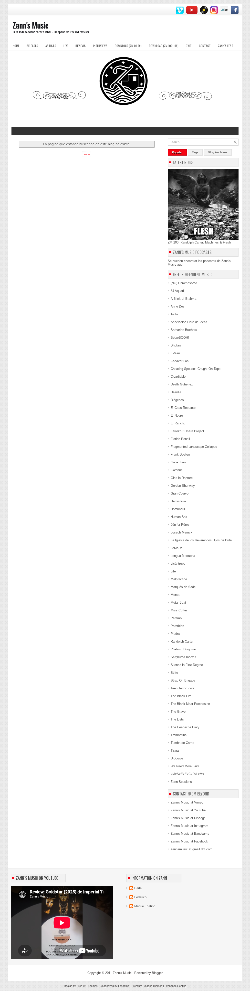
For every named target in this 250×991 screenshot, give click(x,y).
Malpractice (179, 579)
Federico (140, 897)
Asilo (174, 314)
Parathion (177, 626)
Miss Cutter (179, 610)
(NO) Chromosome (184, 283)
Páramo (176, 618)
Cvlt (189, 46)
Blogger (157, 973)
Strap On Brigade (183, 680)
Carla (138, 888)
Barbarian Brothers (184, 330)
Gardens (177, 470)
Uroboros (177, 758)
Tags (195, 152)
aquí (180, 264)
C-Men (175, 353)
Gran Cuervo (179, 493)
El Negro (177, 415)
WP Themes (90, 985)
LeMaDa (176, 548)
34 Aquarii (178, 291)
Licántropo (178, 563)
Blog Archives (218, 152)
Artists (50, 46)
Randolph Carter (182, 641)
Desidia (176, 392)
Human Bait (179, 517)
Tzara (175, 750)
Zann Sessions (181, 782)
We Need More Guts (185, 766)
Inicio (86, 154)
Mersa (175, 595)
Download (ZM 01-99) (128, 46)
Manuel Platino (144, 906)
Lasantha (123, 985)
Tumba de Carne (182, 743)
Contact (205, 46)
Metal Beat (178, 602)
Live (65, 46)
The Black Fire (181, 696)
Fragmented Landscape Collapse (194, 447)
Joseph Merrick (181, 532)
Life (173, 571)
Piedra (175, 634)
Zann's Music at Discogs (188, 818)
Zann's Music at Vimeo (187, 802)
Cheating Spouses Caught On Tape (195, 369)
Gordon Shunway (183, 485)
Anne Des (178, 306)
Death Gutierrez (182, 384)
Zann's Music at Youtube (188, 810)
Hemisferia (178, 501)
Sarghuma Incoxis (183, 657)
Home (16, 46)
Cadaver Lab (179, 361)
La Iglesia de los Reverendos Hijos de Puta (201, 540)
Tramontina (179, 735)
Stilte (174, 672)
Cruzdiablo (178, 376)
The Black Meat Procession (190, 704)
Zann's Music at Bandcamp (190, 833)
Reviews (80, 46)
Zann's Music (31, 25)
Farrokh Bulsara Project (187, 431)
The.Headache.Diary (185, 727)
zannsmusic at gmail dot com (191, 849)
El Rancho (178, 423)
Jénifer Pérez (180, 524)
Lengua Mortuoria (183, 556)
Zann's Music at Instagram (189, 826)
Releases (32, 46)
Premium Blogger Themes (147, 985)
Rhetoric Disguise (183, 649)
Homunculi (178, 509)
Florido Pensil (180, 439)
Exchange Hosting (175, 985)
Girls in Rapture (182, 478)
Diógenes (177, 400)
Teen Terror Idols (182, 688)
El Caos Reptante (183, 408)
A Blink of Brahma (183, 298)
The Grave (178, 711)
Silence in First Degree (187, 665)
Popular (177, 152)
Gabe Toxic (179, 462)
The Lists (177, 719)
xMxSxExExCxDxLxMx (187, 774)
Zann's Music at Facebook (189, 841)
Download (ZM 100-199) (163, 46)
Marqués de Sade (183, 587)
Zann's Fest (225, 46)
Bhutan (176, 345)
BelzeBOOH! (180, 337)
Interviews (100, 46)
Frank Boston (180, 454)
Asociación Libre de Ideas (189, 322)
